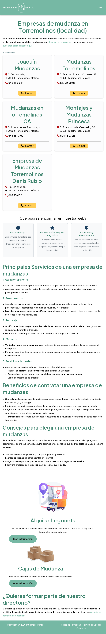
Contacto (81, 628)
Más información (23, 538)
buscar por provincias (60, 42)
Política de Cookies (92, 624)
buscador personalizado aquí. (17, 45)
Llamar (28, 93)
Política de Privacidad (70, 624)
